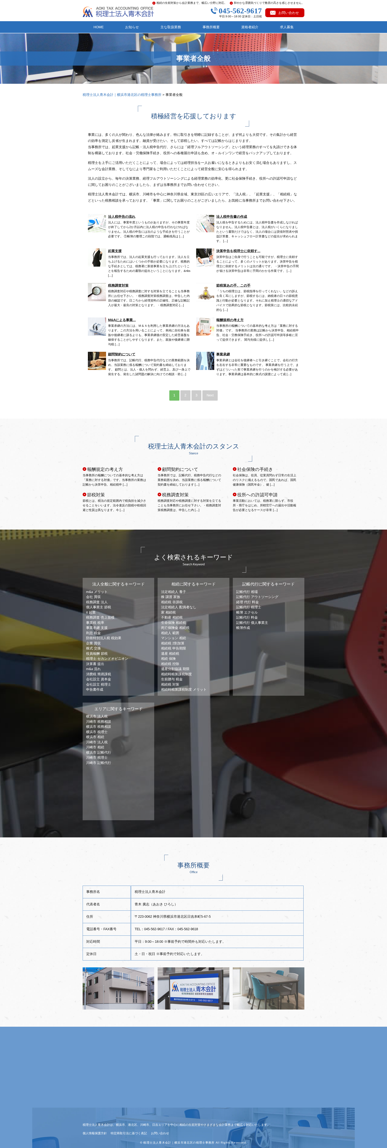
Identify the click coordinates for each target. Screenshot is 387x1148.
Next (210, 395)
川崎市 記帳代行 (98, 763)
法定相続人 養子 (173, 592)
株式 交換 (93, 648)
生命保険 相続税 (173, 623)
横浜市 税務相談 (98, 727)
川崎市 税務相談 (98, 722)
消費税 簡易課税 (98, 674)
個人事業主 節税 (98, 607)
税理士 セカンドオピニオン (107, 659)
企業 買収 (93, 643)
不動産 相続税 (172, 617)
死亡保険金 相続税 (175, 628)
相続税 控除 (170, 664)
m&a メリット (97, 592)
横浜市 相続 (95, 737)
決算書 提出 (95, 664)
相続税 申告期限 (173, 648)
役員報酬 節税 (97, 654)
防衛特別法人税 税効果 (103, 638)
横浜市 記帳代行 (98, 752)
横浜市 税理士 (97, 732)
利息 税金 (93, 633)
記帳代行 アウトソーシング (257, 597)
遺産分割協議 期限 (175, 669)
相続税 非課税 (172, 602)
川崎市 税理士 (97, 757)
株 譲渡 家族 (170, 597)
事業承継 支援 (97, 628)
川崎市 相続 (95, 747)
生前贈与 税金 (172, 679)
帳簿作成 (243, 628)
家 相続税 (168, 612)
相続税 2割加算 (172, 643)
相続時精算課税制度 (176, 674)
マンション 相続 (173, 638)
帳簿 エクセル (247, 612)
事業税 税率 (95, 623)
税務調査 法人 (97, 602)
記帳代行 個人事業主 (252, 623)
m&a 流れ (93, 669)
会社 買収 (93, 597)
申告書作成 (94, 689)
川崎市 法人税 (97, 742)
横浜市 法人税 (97, 716)
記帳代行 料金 (247, 617)
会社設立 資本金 (98, 679)
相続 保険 (168, 659)
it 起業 (91, 612)
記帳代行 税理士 (248, 607)
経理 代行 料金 (247, 602)
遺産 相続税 (170, 654)
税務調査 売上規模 (100, 617)
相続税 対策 (170, 684)
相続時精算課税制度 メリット (184, 689)
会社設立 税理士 (98, 684)
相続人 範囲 (170, 633)
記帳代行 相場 (247, 592)
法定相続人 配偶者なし (178, 607)
